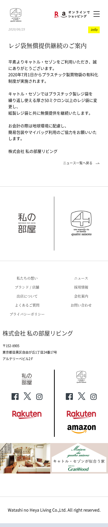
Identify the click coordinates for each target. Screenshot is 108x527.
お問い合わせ (81, 304)
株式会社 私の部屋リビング (38, 333)
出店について (27, 295)
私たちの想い (27, 277)
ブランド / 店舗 (27, 286)
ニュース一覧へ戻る (78, 163)
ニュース (81, 277)
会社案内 (81, 295)
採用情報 (81, 286)
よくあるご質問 (27, 304)
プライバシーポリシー (27, 313)
